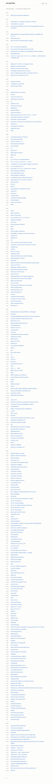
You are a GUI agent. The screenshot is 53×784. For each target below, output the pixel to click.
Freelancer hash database (17, 438)
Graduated (13, 260)
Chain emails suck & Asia (17, 715)
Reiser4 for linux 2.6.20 (17, 290)
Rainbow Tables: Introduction (18, 455)
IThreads (13, 415)
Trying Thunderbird (16, 636)
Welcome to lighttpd (16, 445)
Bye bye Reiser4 (15, 200)
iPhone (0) (13, 155)
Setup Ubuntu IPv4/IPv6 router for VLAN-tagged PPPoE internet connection (27, 27)
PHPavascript (14, 618)
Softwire (13, 611)
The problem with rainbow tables (19, 462)
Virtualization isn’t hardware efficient (20, 427)
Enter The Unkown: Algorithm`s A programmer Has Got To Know (27, 627)
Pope (12, 597)
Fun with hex (14, 591)
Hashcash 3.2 (14, 305)
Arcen (12, 357)
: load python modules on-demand (23, 21)
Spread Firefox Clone (16, 525)
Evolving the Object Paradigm (18, 198)
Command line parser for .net (18, 658)
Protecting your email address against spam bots (23, 737)
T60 (12, 350)
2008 (12, 204)
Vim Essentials (14, 146)
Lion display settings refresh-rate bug (20, 70)
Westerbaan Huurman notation (19, 467)
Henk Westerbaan (15, 53)
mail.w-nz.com (14, 440)
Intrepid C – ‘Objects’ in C (17, 748)
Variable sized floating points (18, 708)
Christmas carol (15, 460)
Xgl (11, 424)
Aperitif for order (15, 128)
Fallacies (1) (14, 343)
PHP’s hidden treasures (17, 433)
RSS (46, 3)
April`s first (14, 613)
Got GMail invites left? (16, 670)
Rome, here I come (15, 489)
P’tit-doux (13, 332)
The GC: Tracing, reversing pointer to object (22, 498)
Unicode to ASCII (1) (16, 112)
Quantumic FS (14, 519)
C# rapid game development (18, 694)
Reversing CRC (14, 534)
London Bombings (15, 541)
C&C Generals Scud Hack (17, 712)
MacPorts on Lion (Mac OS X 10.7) (19, 75)
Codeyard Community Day (17, 296)
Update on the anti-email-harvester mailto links (23, 734)
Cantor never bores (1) (16, 97)
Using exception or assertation (18, 651)
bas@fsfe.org (14, 247)
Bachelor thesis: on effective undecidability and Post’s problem (27, 51)
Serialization (14, 663)
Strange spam (14, 649)
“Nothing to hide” (15, 253)
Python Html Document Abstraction (20, 647)
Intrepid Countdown (16, 703)
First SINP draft (15, 406)
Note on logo (14, 600)
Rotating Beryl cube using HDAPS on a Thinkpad (23, 312)
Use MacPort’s (17, 24)
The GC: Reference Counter (18, 507)
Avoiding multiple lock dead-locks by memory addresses (25, 316)
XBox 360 (13, 575)
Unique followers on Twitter (18, 92)
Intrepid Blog (10, 3)
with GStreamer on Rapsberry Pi (28, 56)
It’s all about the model (16, 588)
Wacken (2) (14, 150)
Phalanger (13, 622)
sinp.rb (12, 379)
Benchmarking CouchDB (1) (18, 175)
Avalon (12, 701)
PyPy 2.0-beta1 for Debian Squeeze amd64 (22, 40)
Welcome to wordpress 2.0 (17, 447)
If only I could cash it (16, 478)
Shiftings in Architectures (17, 557)
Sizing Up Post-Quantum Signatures (20, 15)
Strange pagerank (15, 521)
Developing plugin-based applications (20, 739)
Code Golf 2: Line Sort (16, 473)
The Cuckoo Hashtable (16, 139)
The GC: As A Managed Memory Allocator (21, 505)
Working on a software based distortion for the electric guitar (27, 688)
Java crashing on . (20, 217)
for (15, 38)
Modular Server (15, 766)
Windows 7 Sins (15, 103)
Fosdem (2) (13, 191)
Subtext (13, 710)
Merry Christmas (15, 213)
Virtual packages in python (18, 224)
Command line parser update (18, 656)
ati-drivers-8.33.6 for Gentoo (18, 299)
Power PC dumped (15, 568)
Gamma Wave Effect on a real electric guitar (22, 681)
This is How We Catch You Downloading (21, 278)
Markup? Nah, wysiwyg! (17, 745)
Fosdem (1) (13, 193)
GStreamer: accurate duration (18, 119)
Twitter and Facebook (16, 106)
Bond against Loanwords (17, 99)
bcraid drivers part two (17, 363)
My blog (13, 770)
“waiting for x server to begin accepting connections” (24, 164)
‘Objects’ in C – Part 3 (16, 606)
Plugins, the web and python (18, 638)
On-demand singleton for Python (19, 137)
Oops (12, 366)
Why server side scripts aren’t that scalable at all (23, 768)
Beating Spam (14, 634)
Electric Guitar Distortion (17, 685)
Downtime (13, 496)
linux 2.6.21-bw (15, 274)
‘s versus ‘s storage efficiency (20, 159)
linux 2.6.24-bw (16, 215)
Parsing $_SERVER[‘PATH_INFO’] (19, 763)
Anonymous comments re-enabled (22, 404)
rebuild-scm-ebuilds (16, 220)
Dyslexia (13, 640)
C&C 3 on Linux (15, 283)
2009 (12, 130)
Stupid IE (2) (14, 235)
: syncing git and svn (17, 166)
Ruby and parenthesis (16, 280)
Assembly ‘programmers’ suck (18, 582)
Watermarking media (16, 287)
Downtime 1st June (16, 393)
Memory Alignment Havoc (17, 480)
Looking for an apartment (17, 84)
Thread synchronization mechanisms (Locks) (22, 418)
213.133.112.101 (15, 546)
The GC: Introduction (16, 509)
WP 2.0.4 (13, 359)
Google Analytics (15, 469)
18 (11, 354)
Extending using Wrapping (18, 586)
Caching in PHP (15, 679)
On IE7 (12, 386)
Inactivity (13, 732)
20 (11, 148)
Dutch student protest (16, 86)
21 (11, 101)
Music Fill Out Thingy (16, 577)
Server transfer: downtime (18, 697)
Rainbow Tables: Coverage (17, 453)
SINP (12, 381)
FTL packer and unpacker (19, 47)
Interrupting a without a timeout (21, 179)
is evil (14, 399)
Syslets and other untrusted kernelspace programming (25, 262)
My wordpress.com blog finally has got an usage (23, 491)
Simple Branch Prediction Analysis (20, 334)
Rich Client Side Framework (18, 759)
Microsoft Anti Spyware (17, 672)
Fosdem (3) (13, 124)
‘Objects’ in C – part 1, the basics (19, 754)
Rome (12, 229)
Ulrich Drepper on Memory (18, 231)
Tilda (12, 372)
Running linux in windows (17, 661)
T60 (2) (12, 348)
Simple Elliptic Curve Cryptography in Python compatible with (27, 35)
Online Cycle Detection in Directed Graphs (21, 256)
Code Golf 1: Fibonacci (16, 476)
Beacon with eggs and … (17, 436)
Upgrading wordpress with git (18, 267)
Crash (12, 442)
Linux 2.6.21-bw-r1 (16, 265)
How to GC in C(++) (15, 609)
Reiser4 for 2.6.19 (15, 321)
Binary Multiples (15, 494)
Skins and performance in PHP (18, 676)
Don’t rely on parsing (16, 604)
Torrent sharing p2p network (18, 717)
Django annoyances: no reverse (23, 115)
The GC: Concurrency (16, 500)
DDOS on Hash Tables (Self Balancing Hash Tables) (24, 388)
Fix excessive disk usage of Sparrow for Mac (22, 49)
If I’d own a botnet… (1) (17, 141)
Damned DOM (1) (15, 110)
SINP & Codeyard (15, 384)
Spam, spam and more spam (18, 512)
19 (11, 240)
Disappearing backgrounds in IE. (19, 323)
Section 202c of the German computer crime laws (23, 244)
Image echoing (14, 692)
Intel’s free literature (16, 301)
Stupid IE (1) (14, 238)
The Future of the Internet (17, 271)
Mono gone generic (16, 561)
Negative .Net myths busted (18, 699)
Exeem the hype (15, 719)
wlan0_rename (15, 182)
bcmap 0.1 (13, 361)
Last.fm (13, 411)
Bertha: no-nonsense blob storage (19, 68)
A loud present (14, 330)
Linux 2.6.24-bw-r (16, 202)
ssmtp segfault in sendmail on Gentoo (20, 188)
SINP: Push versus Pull (16, 370)
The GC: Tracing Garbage (17, 503)
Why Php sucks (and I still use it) (19, 667)
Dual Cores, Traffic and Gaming (19, 528)
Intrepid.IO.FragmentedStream (19, 757)
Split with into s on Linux (22, 64)
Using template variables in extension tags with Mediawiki (26, 523)
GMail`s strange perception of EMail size (21, 408)
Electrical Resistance (16, 706)
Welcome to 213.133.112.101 (18, 543)
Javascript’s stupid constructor (20, 117)
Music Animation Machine (17, 143)
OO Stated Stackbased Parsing (18, 761)
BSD (12, 564)
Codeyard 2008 (15, 195)
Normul (13, 94)
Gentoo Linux (14, 584)
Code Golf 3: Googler (16, 471)
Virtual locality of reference (18, 429)
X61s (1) (13, 186)
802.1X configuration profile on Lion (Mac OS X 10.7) (24, 73)
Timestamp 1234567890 (17, 126)
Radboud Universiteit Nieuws (18, 66)
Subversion (14, 570)
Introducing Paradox (16, 631)
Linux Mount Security (16, 539)
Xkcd (12, 226)
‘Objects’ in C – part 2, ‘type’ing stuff (20, 752)
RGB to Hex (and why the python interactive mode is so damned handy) (27, 742)
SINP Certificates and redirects (18, 375)
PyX (12, 157)
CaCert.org (13, 222)
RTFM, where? (14, 339)
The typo (15, 368)
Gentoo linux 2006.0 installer (18, 422)
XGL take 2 (13, 314)
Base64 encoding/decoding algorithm (20, 730)
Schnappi (13, 654)
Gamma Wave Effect (16, 683)
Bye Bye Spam (14, 555)
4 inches (13, 294)
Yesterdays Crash (15, 514)
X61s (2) (13, 184)
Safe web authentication (17, 579)
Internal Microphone (16, 292)
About (43, 3)
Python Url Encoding (16, 559)
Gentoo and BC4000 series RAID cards (20, 390)
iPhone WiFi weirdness (17, 152)
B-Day (12, 516)
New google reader (15, 352)
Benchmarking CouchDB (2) (18, 170)
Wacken (13, 249)
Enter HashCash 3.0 (16, 482)
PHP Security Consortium (17, 690)
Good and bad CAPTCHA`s (17, 345)
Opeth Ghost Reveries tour (17, 573)
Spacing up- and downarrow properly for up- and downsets (26, 121)
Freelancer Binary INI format (18, 725)
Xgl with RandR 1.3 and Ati (17, 258)
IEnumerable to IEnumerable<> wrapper (21, 552)
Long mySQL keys (15, 325)
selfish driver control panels (18, 642)
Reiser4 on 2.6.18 (15, 341)
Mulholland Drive (15, 431)
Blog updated (14, 674)
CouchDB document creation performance (22, 177)
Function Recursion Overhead (18, 550)
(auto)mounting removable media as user (21, 318)
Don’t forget (23, 168)
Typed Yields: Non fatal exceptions (20, 377)
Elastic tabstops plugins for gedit (19, 269)
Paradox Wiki (14, 485)
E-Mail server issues (16, 336)
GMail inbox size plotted (17, 395)
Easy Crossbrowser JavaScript (18, 629)
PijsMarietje (14, 108)
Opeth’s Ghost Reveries (17, 532)
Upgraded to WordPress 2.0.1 (18, 420)
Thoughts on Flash (15, 81)
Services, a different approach (18, 566)
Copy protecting (15, 624)
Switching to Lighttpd (16, 464)
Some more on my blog (17, 750)
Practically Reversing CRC (17, 530)
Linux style (14, 593)
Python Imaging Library (17, 303)
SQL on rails (14, 413)
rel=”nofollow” (14, 548)
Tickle (12, 211)
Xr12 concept (14, 645)
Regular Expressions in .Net (18, 665)
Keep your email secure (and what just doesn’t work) (24, 402)
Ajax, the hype (14, 620)
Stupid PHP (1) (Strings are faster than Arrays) (23, 233)
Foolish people (14, 595)
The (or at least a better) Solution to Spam (21, 242)
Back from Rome (15, 487)
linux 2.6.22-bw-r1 (15, 251)
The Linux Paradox (16, 602)
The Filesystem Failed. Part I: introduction (21, 285)
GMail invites (14, 537)
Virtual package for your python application (22, 276)
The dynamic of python (17, 728)
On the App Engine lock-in (17, 173)
